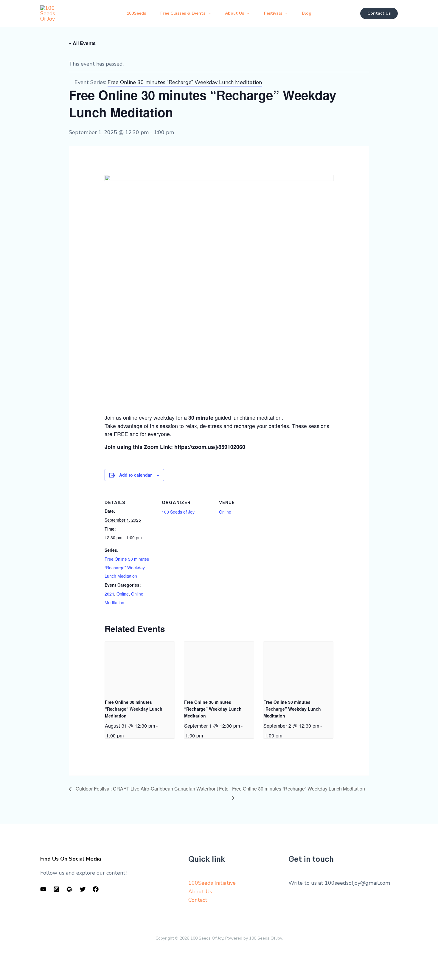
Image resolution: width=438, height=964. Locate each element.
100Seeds (136, 13)
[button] (208, 13)
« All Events (82, 43)
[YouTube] (43, 889)
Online (123, 594)
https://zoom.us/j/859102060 (209, 447)
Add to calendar (135, 475)
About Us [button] (234, 13)
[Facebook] (96, 889)
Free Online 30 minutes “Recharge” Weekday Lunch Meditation (127, 567)
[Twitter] (83, 889)
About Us (200, 891)
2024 (109, 594)
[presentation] (140, 668)
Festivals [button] (273, 13)
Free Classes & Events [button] (182, 13)
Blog (306, 13)
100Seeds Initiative (212, 882)
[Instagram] (56, 889)
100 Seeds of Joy (178, 512)
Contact (197, 899)
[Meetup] (69, 889)
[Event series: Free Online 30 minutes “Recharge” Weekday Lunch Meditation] (126, 735)
